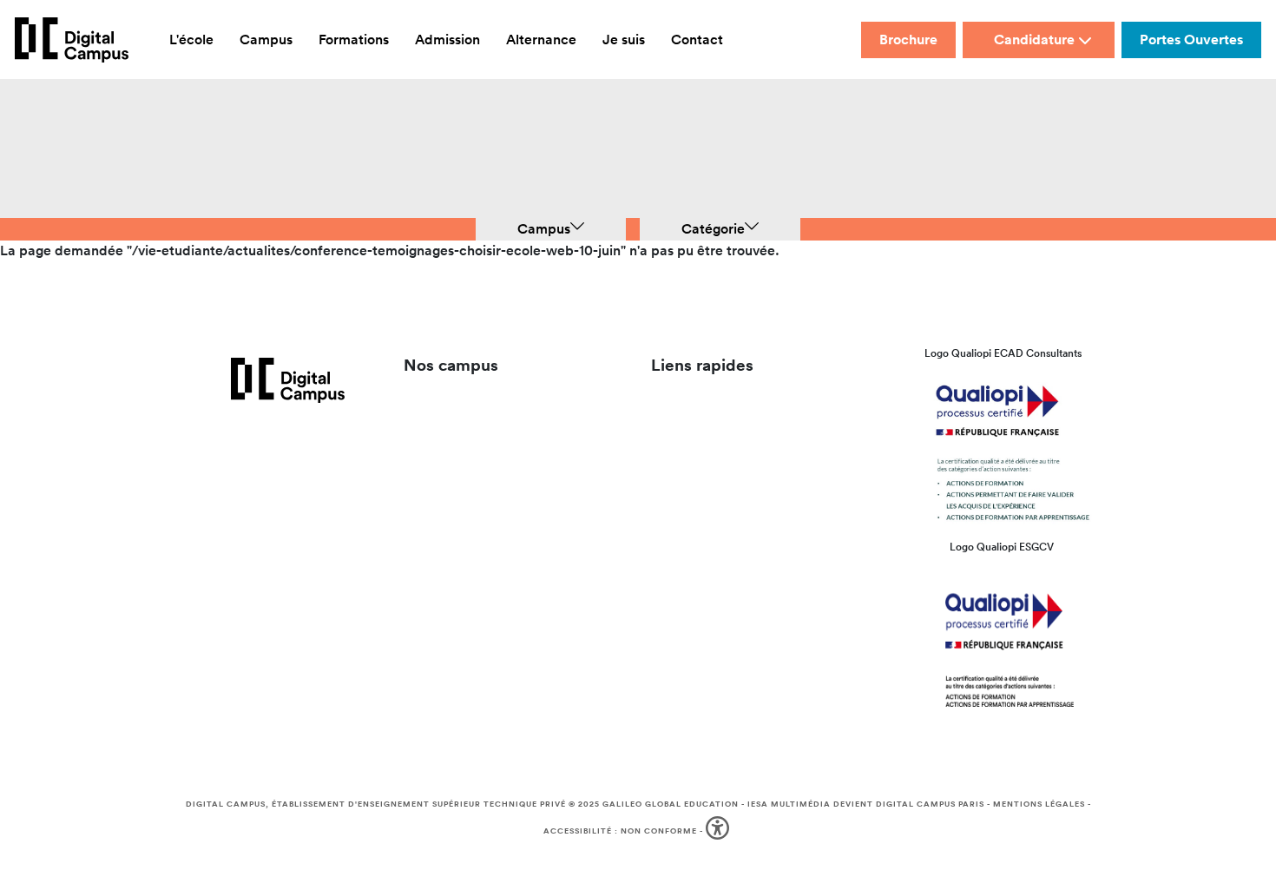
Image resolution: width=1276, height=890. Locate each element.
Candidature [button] (1034, 39)
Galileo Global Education (670, 804)
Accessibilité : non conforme (620, 831)
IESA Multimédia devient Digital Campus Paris (865, 804)
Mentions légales (1039, 804)
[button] (719, 831)
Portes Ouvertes (1191, 39)
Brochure (908, 39)
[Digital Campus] (71, 40)
